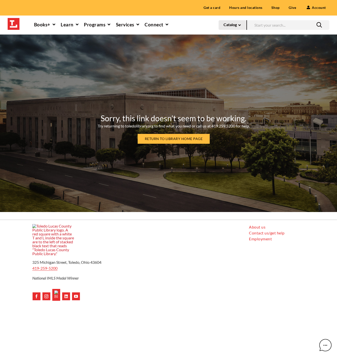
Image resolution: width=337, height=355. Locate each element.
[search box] (288, 24)
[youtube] (76, 296)
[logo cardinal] (53, 226)
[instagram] (46, 296)
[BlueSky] (56, 295)
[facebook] (36, 296)
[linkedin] (66, 296)
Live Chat (325, 345)
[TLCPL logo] (13, 20)
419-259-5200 (44, 268)
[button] (319, 25)
